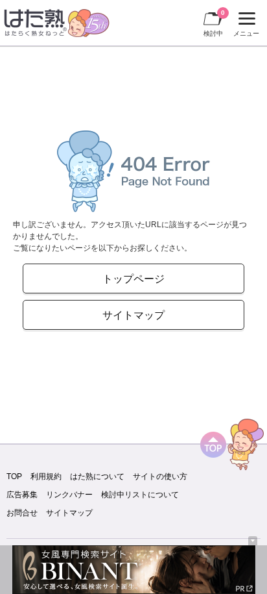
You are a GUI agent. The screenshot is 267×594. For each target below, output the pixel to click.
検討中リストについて (140, 494)
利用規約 (46, 476)
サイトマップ (133, 315)
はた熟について (97, 476)
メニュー (244, 26)
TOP (14, 476)
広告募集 (22, 494)
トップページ (133, 278)
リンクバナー (69, 494)
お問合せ (22, 512)
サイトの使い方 (160, 476)
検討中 (214, 23)
